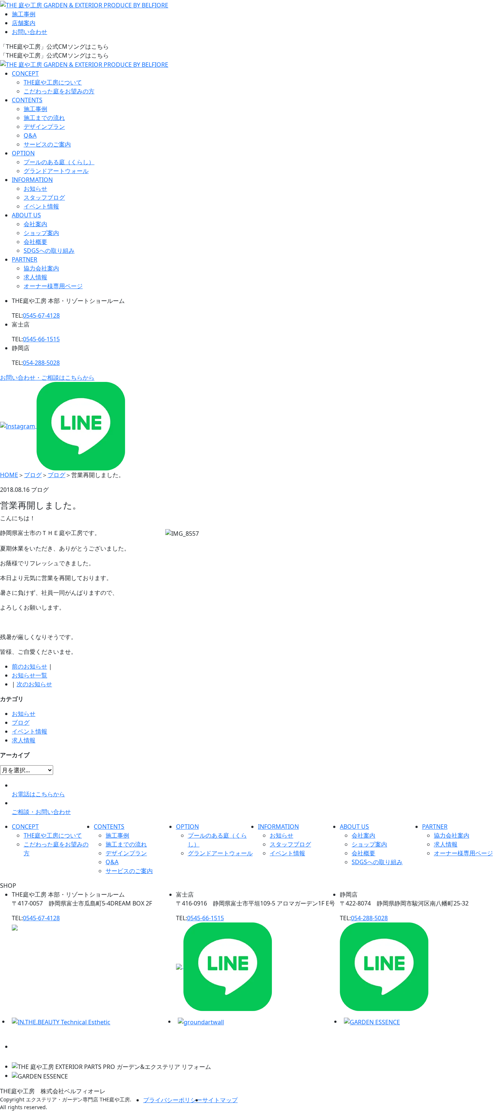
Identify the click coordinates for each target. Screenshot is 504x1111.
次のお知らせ (34, 684)
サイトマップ (220, 1100)
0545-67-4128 (41, 315)
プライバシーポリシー (172, 1100)
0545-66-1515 (41, 339)
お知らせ (35, 188)
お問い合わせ (29, 32)
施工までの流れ (44, 118)
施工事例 (23, 14)
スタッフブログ (44, 197)
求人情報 (35, 277)
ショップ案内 (41, 233)
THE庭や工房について (53, 82)
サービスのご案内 (47, 144)
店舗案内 (23, 23)
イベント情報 (41, 206)
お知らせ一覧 (29, 675)
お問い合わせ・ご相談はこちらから (47, 377)
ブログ (21, 722)
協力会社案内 (41, 268)
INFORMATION (32, 180)
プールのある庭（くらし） (59, 162)
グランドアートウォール (56, 171)
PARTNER (24, 259)
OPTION (23, 153)
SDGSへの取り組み (49, 250)
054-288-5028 (41, 363)
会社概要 (35, 242)
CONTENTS (27, 100)
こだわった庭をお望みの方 (59, 91)
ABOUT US (26, 215)
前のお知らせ (29, 666)
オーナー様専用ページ (53, 286)
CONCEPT (25, 73)
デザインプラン (44, 127)
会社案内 (35, 224)
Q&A (30, 135)
